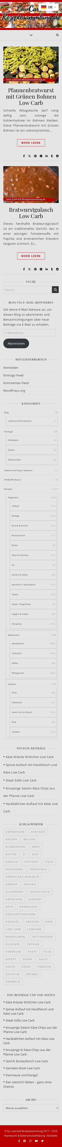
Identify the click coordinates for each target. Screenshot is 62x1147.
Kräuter (32, 921)
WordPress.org (14, 391)
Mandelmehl (16, 936)
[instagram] (30, 1141)
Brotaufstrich (18, 535)
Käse (49, 921)
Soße (26, 966)
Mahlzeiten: (14, 635)
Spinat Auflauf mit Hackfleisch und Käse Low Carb (28, 1011)
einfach (12, 861)
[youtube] (36, 1141)
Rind (14, 722)
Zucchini (13, 974)
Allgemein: (13, 497)
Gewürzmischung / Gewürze (18, 470)
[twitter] (42, 1141)
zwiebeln (13, 981)
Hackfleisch (40, 891)
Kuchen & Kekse (20, 574)
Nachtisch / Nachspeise (23, 584)
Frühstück (16, 653)
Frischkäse (14, 869)
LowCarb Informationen (20, 421)
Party (32, 951)
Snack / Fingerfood (21, 604)
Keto (9, 906)
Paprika (33, 944)
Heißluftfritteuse (12, 479)
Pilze (47, 951)
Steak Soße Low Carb (21, 780)
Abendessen (18, 643)
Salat (43, 959)
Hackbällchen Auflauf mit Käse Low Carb (28, 1041)
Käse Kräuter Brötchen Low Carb (30, 757)
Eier (35, 854)
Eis (13, 565)
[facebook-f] (19, 1141)
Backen (11, 839)
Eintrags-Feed (13, 375)
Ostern (11, 449)
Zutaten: (12, 684)
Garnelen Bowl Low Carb (23, 1068)
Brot (36, 846)
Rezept (11, 959)
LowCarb (34, 929)
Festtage (8, 431)
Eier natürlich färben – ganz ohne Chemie (27, 1084)
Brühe (15, 545)
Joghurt (35, 899)
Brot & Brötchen (20, 525)
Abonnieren (16, 343)
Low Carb (13, 929)
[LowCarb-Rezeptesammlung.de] (31, 15)
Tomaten (44, 966)
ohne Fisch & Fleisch (22, 712)
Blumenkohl (16, 846)
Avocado (38, 831)
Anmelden (10, 368)
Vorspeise (17, 623)
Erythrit (32, 861)
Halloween (13, 440)
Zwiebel (32, 974)
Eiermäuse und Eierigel (22, 1075)
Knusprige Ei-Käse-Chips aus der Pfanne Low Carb (27, 1052)
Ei (24, 854)
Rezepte (8, 489)
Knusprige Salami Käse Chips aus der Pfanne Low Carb (30, 1029)
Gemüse (12, 884)
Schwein (16, 731)
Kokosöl (13, 921)
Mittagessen (18, 673)
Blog (6, 412)
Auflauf (15, 506)
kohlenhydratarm (21, 914)
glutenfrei (15, 891)
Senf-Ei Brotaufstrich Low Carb (27, 1061)
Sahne (28, 959)
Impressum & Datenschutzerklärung (24, 1135)
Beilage (15, 515)
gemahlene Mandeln (22, 876)
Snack (10, 966)
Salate (15, 594)
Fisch (14, 692)
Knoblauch (29, 906)
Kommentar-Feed (16, 383)
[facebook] (24, 1141)
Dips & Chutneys (20, 555)
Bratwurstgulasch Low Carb (31, 212)
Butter (11, 854)
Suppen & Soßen (20, 614)
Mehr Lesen (31, 142)
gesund (30, 884)
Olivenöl (13, 944)
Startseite (52, 1135)
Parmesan (14, 951)
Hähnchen (17, 702)
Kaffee (15, 663)
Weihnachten (14, 459)
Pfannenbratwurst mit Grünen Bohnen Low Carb (31, 96)
